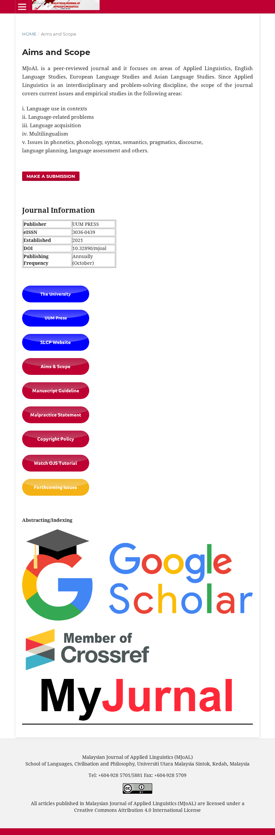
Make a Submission (50, 176)
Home (29, 34)
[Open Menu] (22, 6)
